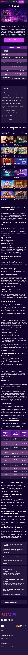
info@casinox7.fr (5, 643)
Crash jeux (15, 133)
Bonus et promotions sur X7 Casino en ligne (12, 100)
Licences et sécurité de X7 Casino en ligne (12, 112)
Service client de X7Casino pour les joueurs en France (13, 116)
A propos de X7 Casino (7, 92)
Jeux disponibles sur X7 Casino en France (12, 103)
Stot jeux (22, 133)
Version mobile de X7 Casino (8, 110)
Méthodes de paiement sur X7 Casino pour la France (12, 107)
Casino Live (9, 133)
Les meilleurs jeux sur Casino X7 (9, 94)
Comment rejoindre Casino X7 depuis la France (13, 97)
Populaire (3, 133)
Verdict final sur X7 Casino (8, 119)
